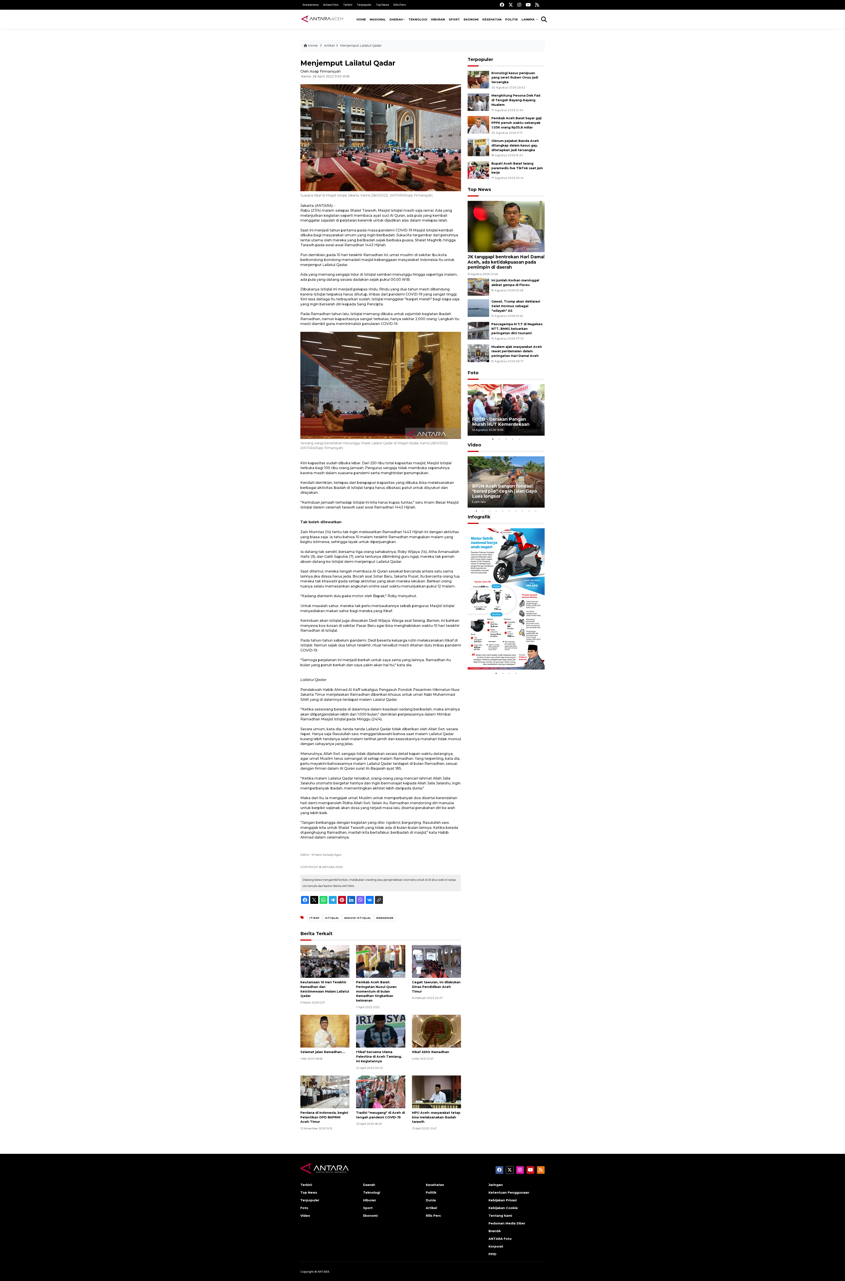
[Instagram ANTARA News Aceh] (519, 5)
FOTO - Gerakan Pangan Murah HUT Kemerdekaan (500, 422)
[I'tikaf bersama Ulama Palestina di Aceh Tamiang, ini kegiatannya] (380, 1031)
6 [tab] (509, 511)
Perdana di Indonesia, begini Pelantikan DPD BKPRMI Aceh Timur (324, 1117)
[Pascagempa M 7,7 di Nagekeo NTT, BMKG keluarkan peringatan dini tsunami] (478, 330)
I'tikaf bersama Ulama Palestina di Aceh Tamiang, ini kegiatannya (379, 1056)
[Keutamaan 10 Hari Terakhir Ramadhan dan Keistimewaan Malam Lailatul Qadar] (324, 961)
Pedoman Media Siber (507, 1223)
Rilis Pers (399, 4)
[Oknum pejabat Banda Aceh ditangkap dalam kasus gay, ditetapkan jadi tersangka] (478, 147)
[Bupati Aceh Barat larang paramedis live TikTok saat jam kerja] (478, 170)
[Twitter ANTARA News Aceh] (511, 5)
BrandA (495, 1231)
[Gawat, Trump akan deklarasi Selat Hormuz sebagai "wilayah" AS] (478, 308)
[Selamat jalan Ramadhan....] (324, 1031)
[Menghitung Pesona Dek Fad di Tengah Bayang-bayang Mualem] (478, 102)
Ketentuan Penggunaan (509, 1193)
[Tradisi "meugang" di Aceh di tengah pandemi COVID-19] (380, 1092)
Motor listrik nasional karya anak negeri (502, 655)
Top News (382, 4)
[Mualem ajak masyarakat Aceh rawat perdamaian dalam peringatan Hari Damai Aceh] (478, 353)
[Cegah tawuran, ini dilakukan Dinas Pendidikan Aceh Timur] (436, 961)
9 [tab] (529, 511)
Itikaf (314, 917)
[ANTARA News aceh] (322, 19)
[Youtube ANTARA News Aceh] (528, 5)
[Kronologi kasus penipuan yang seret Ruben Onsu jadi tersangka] (478, 79)
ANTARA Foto (500, 1239)
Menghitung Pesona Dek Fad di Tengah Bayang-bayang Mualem (515, 100)
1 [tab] (493, 439)
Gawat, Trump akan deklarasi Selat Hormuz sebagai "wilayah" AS (515, 306)
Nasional (378, 19)
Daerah (396, 19)
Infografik (479, 516)
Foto (473, 372)
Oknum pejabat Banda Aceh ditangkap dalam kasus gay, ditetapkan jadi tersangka (515, 145)
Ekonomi (471, 19)
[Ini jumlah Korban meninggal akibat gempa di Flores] (478, 286)
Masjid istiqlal (357, 917)
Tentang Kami (500, 1216)
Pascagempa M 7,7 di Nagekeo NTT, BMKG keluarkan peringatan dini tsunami (517, 328)
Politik (511, 19)
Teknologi (417, 19)
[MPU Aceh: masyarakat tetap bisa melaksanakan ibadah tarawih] (436, 1092)
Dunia (431, 1200)
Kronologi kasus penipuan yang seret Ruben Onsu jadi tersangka (514, 77)
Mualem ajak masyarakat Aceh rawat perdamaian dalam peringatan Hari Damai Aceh (516, 351)
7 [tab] (516, 511)
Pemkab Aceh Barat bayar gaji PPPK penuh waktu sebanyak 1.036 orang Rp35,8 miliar (516, 122)
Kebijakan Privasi (503, 1200)
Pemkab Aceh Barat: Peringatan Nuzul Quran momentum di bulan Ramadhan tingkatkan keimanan (376, 991)
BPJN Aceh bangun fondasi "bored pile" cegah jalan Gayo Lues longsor (504, 491)
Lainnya (528, 19)
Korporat (496, 1246)
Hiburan (438, 19)
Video (474, 445)
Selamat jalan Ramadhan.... (322, 1052)
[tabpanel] (506, 409)
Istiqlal (332, 917)
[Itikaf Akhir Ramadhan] (436, 1031)
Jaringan (496, 1185)
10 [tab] (536, 511)
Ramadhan (384, 917)
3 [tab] (506, 439)
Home (361, 19)
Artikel (329, 46)
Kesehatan (491, 19)
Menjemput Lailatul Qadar (361, 46)
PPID (492, 1254)
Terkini (347, 4)
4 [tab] (513, 439)
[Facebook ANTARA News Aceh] (502, 5)
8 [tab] (522, 511)
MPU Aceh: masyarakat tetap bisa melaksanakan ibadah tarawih (436, 1117)
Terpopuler (364, 4)
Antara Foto (331, 4)
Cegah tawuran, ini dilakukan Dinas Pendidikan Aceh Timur (436, 986)
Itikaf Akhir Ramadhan (430, 1052)
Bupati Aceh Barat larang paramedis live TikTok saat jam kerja (517, 168)
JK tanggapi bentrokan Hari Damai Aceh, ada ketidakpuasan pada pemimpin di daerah (506, 262)
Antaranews (311, 4)
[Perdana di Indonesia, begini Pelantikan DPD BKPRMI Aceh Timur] (324, 1092)
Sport (454, 19)
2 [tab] (499, 439)
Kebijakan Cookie (503, 1208)
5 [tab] (519, 439)
